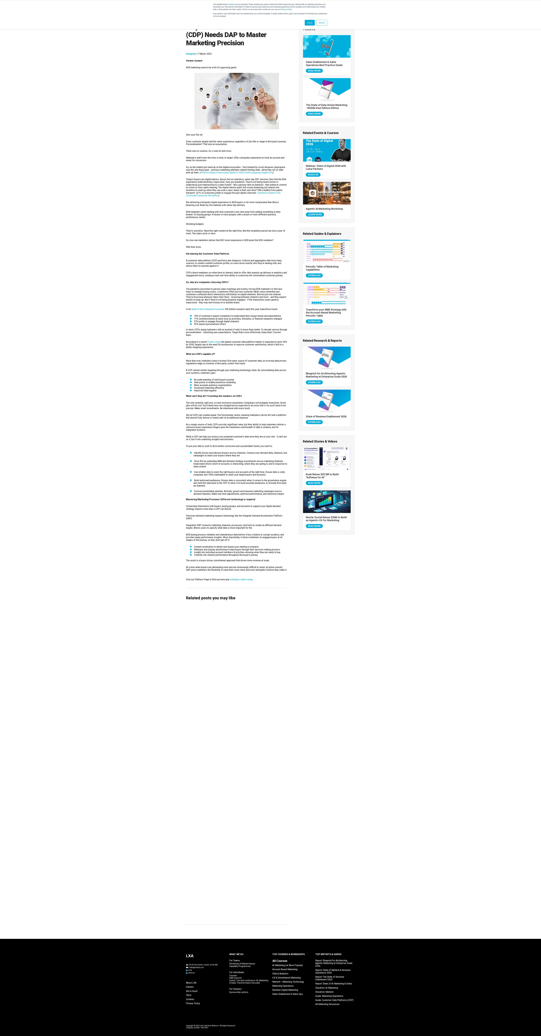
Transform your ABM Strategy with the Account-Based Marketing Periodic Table (326, 312)
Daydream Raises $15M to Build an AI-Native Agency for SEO (225, 625)
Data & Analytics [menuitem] (280, 973)
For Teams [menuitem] (234, 960)
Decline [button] (322, 22)
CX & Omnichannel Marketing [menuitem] (286, 977)
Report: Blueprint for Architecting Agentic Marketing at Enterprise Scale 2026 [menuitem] (333, 963)
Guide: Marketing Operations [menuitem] (329, 996)
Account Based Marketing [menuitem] (285, 969)
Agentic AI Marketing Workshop (324, 208)
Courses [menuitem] (233, 975)
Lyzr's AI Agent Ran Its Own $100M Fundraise (216, 758)
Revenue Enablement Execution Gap (211, 893)
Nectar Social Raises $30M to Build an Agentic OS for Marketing (227, 714)
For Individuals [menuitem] (236, 972)
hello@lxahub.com (196, 967)
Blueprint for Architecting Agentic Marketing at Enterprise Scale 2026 (326, 375)
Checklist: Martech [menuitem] (324, 992)
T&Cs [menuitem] (188, 995)
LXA (190, 970)
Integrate (191, 53)
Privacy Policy (286, 9)
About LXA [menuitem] (191, 982)
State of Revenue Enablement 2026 (326, 416)
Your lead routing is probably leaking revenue (216, 915)
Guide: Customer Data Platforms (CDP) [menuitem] (334, 1000)
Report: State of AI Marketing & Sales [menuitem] (333, 983)
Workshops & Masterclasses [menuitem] (242, 964)
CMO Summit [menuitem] (235, 978)
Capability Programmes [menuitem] (240, 966)
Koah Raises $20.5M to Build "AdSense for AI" (216, 670)
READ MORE (314, 70)
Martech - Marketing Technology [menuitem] (288, 981)
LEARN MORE (315, 214)
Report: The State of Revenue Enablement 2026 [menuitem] (329, 978)
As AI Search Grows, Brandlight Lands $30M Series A (220, 736)
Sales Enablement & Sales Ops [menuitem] (287, 994)
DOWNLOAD (314, 275)
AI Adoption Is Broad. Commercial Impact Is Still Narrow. (223, 780)
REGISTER (313, 174)
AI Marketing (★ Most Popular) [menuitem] (287, 965)
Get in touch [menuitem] (192, 991)
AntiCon (192, 973)
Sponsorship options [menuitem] (238, 992)
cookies (231, 4)
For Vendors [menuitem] (235, 989)
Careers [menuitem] (190, 987)
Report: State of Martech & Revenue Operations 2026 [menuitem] (333, 971)
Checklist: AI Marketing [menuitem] (326, 988)
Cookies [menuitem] (190, 999)
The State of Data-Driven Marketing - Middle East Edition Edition (326, 107)
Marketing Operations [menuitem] (283, 986)
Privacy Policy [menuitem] (193, 1003)
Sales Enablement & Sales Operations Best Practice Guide (324, 63)
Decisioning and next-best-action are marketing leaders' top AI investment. (234, 824)
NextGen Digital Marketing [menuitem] (285, 990)
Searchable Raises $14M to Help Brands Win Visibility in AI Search (228, 648)
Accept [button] (309, 22)
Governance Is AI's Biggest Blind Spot (212, 802)
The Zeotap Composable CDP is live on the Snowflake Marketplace (229, 846)
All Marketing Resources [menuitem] (327, 1004)
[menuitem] (279, 960)
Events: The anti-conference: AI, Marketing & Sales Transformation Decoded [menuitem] (248, 981)
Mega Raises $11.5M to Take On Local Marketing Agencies (224, 692)
